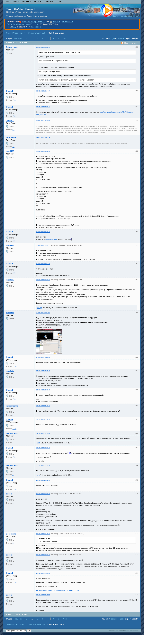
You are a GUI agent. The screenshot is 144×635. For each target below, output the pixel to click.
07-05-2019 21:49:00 (43, 120)
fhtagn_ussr (12, 47)
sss (38, 475)
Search (37, 2)
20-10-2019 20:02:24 (43, 480)
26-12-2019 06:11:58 (43, 595)
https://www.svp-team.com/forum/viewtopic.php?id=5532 (57, 590)
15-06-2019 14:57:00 (43, 264)
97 (13, 130)
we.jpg (39, 308)
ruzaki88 (10, 151)
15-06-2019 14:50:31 (43, 245)
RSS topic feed (131, 43)
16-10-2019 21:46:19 (43, 406)
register (121, 38)
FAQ (14, 27)
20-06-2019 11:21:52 (43, 357)
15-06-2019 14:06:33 (43, 151)
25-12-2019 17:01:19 (43, 555)
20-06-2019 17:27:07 (43, 371)
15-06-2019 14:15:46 (43, 232)
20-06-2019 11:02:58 (43, 312)
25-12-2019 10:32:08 (43, 494)
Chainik (9, 91)
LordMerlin (11, 137)
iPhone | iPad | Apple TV (33, 22)
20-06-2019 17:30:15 (43, 390)
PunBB (116, 630)
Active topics (112, 16)
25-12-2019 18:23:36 (43, 573)
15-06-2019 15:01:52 (43, 280)
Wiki (8, 2)
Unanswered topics (129, 16)
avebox (9, 494)
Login (59, 2)
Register (49, 2)
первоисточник (51, 239)
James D (10, 120)
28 (13, 147)
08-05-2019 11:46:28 (43, 137)
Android (56, 22)
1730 (14, 100)
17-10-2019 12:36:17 (43, 448)
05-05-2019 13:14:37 (43, 91)
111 (38, 443)
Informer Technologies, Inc (131, 630)
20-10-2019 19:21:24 (43, 465)
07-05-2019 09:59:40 (43, 107)
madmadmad (12, 406)
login (113, 38)
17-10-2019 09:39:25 (43, 419)
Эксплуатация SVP (36, 33)
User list (26, 2)
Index (16, 2)
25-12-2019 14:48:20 (43, 534)
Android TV (67, 22)
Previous (18, 38)
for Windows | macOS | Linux (23, 24)
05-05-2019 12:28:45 (43, 47)
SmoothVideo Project (20, 9)
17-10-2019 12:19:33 (43, 433)
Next (65, 38)
